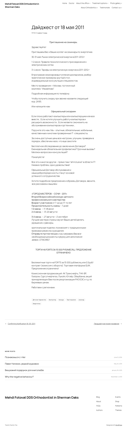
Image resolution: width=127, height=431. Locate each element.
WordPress (118, 425)
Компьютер (52, 300)
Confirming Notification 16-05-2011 (21, 323)
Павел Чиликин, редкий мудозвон (22, 364)
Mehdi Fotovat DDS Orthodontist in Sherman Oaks (41, 397)
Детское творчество (39, 300)
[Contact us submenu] (121, 7)
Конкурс (61, 300)
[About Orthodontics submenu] (97, 7)
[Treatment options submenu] (107, 3)
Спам (45, 33)
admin (40, 33)
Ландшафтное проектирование (106, 323)
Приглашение (71, 300)
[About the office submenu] (89, 3)
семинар (81, 300)
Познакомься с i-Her (15, 357)
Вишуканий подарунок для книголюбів (24, 370)
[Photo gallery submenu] (121, 3)
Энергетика (36, 304)
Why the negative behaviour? (19, 377)
